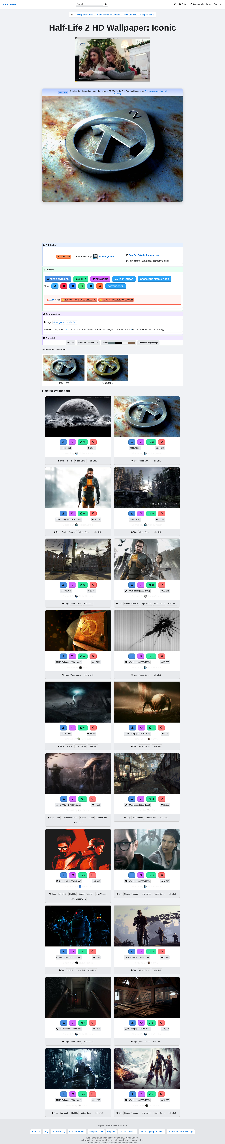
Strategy (159, 329)
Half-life (69, 461)
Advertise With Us (127, 1131)
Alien (91, 818)
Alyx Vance (146, 604)
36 (83, 513)
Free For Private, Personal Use (144, 255)
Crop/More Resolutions (154, 279)
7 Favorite (101, 279)
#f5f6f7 (125, 343)
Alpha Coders (9, 4)
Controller (81, 329)
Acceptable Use (96, 1131)
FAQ (46, 1131)
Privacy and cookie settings (180, 1131)
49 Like (82, 279)
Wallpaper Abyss (85, 15)
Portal (127, 329)
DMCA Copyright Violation (152, 1131)
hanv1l (155, 739)
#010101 (118, 343)
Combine (92, 970)
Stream (97, 329)
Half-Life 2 (72, 322)
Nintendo (71, 329)
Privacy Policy (58, 1131)
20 (152, 585)
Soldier (83, 818)
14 (152, 799)
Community (198, 4)
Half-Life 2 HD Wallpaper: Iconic (139, 15)
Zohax (86, 667)
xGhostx (86, 810)
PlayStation (59, 329)
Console (118, 329)
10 (83, 728)
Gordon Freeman (69, 532)
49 (152, 442)
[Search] (106, 4)
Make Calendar (124, 279)
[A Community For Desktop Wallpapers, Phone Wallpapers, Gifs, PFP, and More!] (72, 15)
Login (208, 4)
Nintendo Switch (146, 329)
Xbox (90, 329)
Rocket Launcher (70, 818)
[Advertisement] (112, 221)
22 (152, 656)
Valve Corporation (78, 899)
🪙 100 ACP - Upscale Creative (79, 300)
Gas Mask (64, 1113)
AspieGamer (155, 596)
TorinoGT (86, 739)
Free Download (59, 279)
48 (152, 513)
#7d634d (131, 343)
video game (58, 322)
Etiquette (111, 1131)
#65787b (111, 343)
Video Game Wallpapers (108, 15)
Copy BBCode (116, 286)
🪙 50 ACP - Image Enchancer (116, 300)
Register (217, 4)
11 (83, 656)
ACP (51, 300)
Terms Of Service (77, 1131)
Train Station (137, 818)
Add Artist (63, 256)
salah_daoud (86, 962)
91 (83, 442)
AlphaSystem (106, 256)
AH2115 (86, 886)
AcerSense (155, 1105)
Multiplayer (108, 329)
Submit (184, 4)
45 (83, 585)
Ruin (58, 818)
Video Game (80, 461)
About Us (36, 1131)
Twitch (134, 329)
